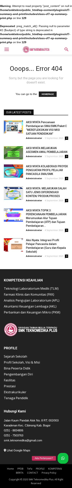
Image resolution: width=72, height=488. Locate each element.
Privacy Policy (49, 472)
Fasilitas (9, 380)
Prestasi (10, 386)
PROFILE (40, 468)
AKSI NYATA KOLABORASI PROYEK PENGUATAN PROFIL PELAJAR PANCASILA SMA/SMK (47, 170)
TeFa (29, 468)
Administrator (34, 138)
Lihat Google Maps (18, 450)
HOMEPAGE (48, 94)
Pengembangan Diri (18, 374)
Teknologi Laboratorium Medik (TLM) (31, 288)
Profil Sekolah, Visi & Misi (22, 362)
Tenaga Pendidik (16, 398)
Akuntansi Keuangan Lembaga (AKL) (30, 306)
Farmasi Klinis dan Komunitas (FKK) (29, 294)
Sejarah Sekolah (15, 356)
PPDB (20, 468)
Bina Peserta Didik (17, 368)
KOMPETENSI (55, 468)
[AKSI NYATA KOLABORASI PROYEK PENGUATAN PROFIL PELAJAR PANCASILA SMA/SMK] (13, 171)
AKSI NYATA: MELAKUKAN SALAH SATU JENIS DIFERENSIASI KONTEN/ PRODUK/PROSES (46, 192)
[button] (66, 49)
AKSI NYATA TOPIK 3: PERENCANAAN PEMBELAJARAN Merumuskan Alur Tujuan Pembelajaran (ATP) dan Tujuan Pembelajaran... (46, 218)
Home (10, 468)
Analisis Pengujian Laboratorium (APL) (31, 300)
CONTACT (32, 472)
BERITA (19, 472)
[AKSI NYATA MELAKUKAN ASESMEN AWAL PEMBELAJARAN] (13, 152)
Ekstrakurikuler (15, 392)
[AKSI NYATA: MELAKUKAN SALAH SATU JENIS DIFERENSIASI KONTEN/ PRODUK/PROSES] (13, 193)
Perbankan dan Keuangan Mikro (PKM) (32, 312)
